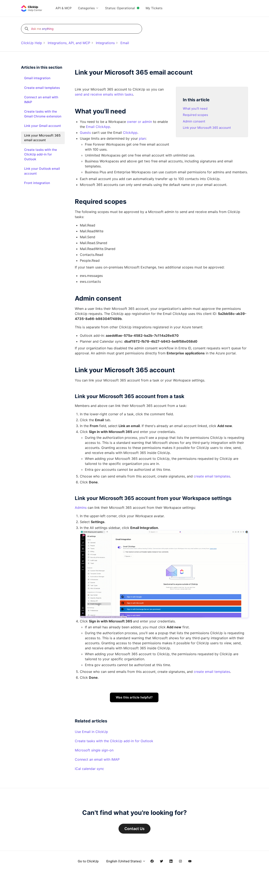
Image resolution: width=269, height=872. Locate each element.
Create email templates (42, 88)
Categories (87, 8)
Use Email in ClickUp (91, 732)
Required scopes (195, 115)
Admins (81, 507)
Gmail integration (37, 78)
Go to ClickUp (88, 861)
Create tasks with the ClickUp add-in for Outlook (114, 741)
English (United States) (124, 861)
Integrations (105, 43)
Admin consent (194, 121)
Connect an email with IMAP (97, 759)
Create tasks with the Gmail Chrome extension (42, 113)
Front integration (37, 183)
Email (124, 43)
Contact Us (134, 828)
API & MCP (63, 8)
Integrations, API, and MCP (69, 43)
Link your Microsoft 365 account (207, 128)
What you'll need (195, 108)
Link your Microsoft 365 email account (42, 137)
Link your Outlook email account (42, 171)
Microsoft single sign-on (94, 750)
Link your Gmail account (42, 126)
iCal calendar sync (89, 769)
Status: (120, 8)
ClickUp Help (31, 43)
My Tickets (154, 8)
